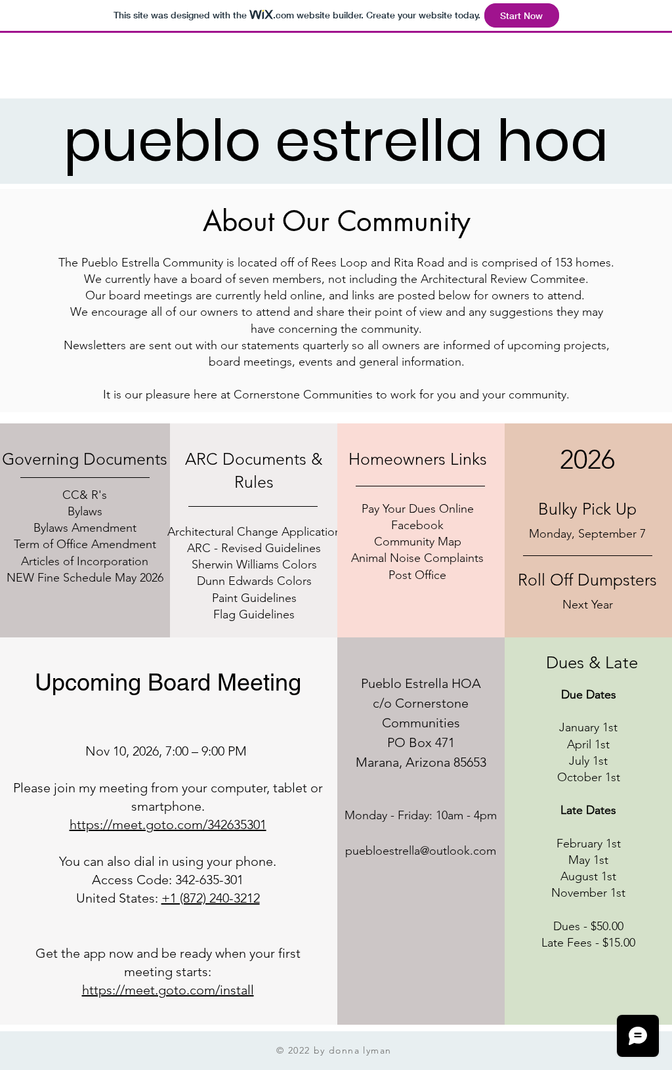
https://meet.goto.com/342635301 (168, 824)
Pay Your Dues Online (418, 509)
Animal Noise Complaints (417, 558)
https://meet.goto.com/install (168, 990)
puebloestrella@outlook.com (420, 851)
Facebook (417, 525)
